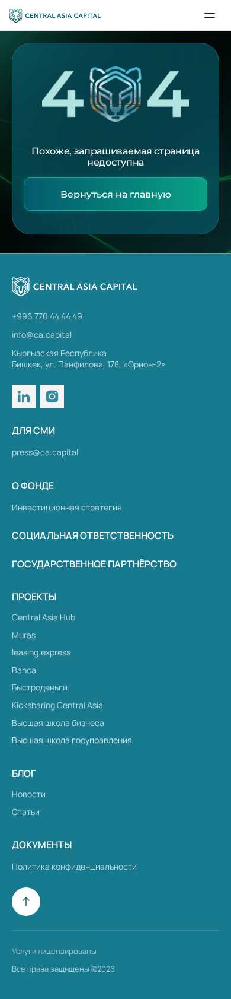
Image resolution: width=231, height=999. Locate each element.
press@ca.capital (45, 452)
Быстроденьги (40, 687)
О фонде (33, 485)
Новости (29, 794)
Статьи (26, 811)
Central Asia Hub (43, 617)
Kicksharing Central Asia (57, 705)
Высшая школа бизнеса (58, 722)
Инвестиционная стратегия (67, 507)
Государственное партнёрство (94, 563)
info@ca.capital (42, 334)
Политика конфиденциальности (74, 866)
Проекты (34, 596)
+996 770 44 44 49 (47, 316)
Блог (24, 773)
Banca (24, 669)
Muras (24, 634)
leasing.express (41, 652)
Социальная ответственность (93, 535)
